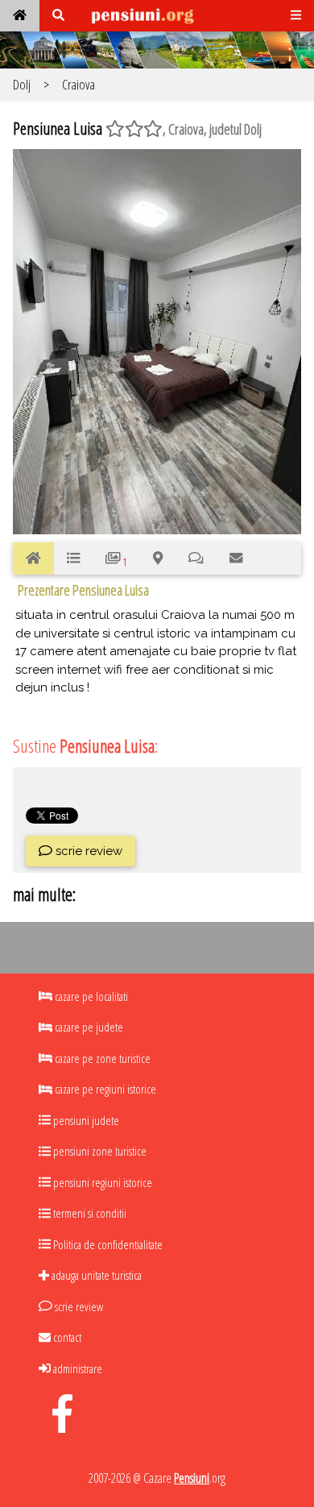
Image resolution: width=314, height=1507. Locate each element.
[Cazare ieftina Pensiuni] (19, 15)
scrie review (87, 851)
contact (66, 1337)
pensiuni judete (85, 1120)
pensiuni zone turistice (99, 1151)
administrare (76, 1368)
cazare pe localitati (90, 996)
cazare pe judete (87, 1027)
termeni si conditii (88, 1213)
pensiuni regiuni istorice (101, 1182)
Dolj (22, 84)
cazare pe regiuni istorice (104, 1089)
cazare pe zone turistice (101, 1058)
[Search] (58, 15)
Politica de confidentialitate (107, 1244)
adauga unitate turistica (95, 1275)
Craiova (78, 84)
